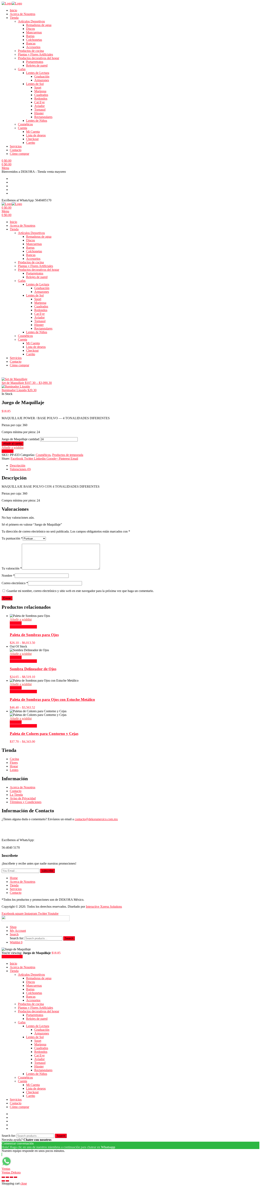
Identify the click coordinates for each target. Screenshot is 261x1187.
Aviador (39, 106)
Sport (37, 87)
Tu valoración (12, 568)
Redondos (40, 98)
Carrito (30, 142)
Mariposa (40, 91)
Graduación (41, 76)
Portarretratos (34, 62)
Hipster (39, 113)
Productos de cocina (31, 50)
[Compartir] (7, 1177)
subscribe (47, 870)
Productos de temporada (67, 455)
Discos (30, 28)
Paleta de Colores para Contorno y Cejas (44, 733)
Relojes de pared (37, 65)
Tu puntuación (12, 538)
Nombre (8, 575)
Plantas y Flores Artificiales (35, 54)
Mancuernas (34, 32)
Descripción (17, 465)
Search (69, 938)
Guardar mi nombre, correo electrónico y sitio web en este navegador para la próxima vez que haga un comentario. (80, 591)
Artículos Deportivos (31, 21)
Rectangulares (43, 117)
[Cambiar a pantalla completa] (11, 1177)
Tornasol (39, 109)
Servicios (16, 146)
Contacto (15, 150)
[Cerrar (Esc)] (3, 1177)
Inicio (13, 10)
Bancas (30, 43)
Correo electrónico (15, 583)
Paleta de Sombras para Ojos (34, 635)
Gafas (21, 69)
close (23, 1183)
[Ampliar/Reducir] (15, 1177)
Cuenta (22, 128)
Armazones (41, 80)
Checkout (32, 139)
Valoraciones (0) (20, 469)
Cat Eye (39, 102)
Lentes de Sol (35, 84)
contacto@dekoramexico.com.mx (96, 819)
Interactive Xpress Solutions (104, 906)
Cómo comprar (19, 153)
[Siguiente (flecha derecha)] (7, 1180)
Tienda (14, 17)
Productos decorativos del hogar (38, 58)
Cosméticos (25, 124)
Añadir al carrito (12, 443)
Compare (7, 451)
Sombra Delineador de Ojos (33, 669)
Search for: (17, 938)
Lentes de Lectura (37, 73)
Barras (30, 36)
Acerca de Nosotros (22, 14)
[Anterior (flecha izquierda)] (3, 1180)
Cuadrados (41, 95)
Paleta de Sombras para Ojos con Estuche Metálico (52, 699)
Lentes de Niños (36, 120)
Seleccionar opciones (23, 627)
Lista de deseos (36, 135)
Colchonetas (34, 39)
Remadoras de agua (38, 25)
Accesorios (33, 47)
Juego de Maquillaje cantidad (20, 439)
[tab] (134, 465)
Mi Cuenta (33, 131)
